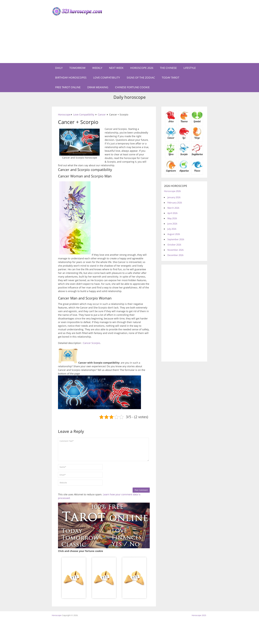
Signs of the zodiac (141, 77)
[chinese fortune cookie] (104, 598)
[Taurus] (184, 122)
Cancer (87, 343)
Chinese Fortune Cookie (132, 87)
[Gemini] (197, 122)
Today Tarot (170, 77)
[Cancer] (171, 138)
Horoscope (56, 615)
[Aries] (171, 122)
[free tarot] (104, 547)
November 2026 (175, 249)
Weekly (97, 68)
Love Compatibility (106, 77)
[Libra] (171, 155)
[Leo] (184, 138)
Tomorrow (77, 68)
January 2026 (173, 197)
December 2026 (175, 255)
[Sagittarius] (197, 155)
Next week (116, 68)
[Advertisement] (129, 43)
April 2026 (172, 213)
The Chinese (168, 68)
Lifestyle (189, 68)
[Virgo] (197, 138)
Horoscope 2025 (199, 615)
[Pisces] (184, 171)
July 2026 (171, 228)
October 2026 (174, 244)
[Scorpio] (184, 155)
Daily (59, 68)
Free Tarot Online (68, 87)
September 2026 (175, 239)
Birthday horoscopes (70, 77)
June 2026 (172, 223)
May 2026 (172, 218)
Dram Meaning (97, 87)
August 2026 (173, 234)
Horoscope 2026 (141, 68)
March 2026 (173, 207)
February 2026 (174, 202)
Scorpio (95, 343)
